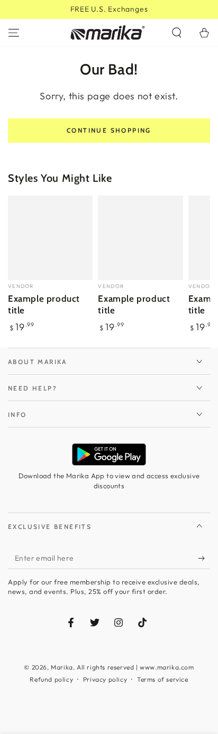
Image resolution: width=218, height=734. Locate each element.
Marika (62, 667)
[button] (176, 33)
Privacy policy (105, 679)
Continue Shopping (109, 130)
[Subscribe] (204, 558)
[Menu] (14, 33)
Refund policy (51, 679)
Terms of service (162, 679)
